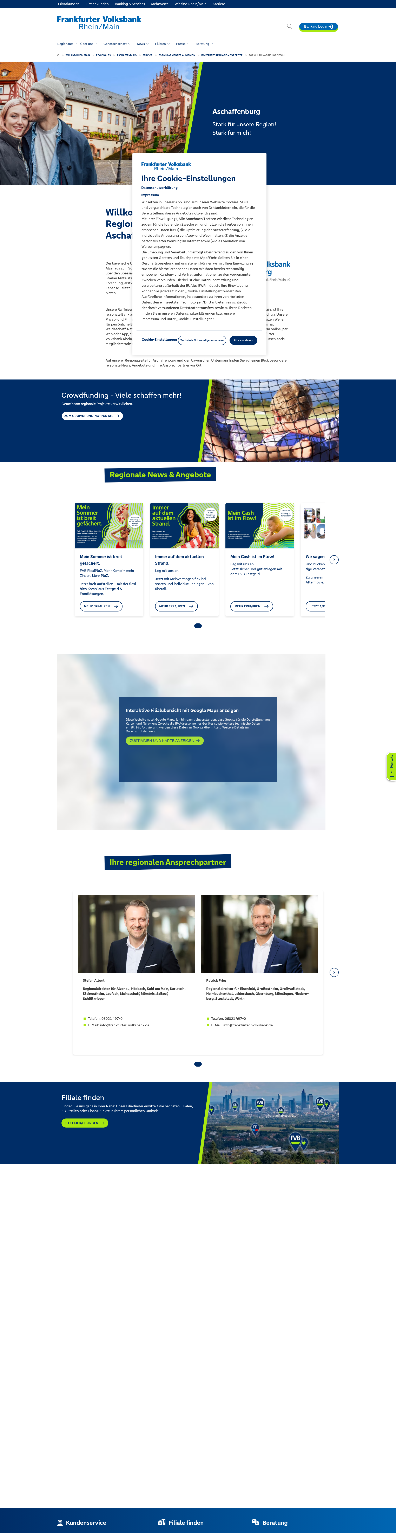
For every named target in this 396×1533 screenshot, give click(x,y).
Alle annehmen (243, 340)
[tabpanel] (109, 559)
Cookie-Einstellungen (159, 339)
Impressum (150, 195)
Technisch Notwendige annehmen (202, 340)
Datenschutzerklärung (159, 187)
